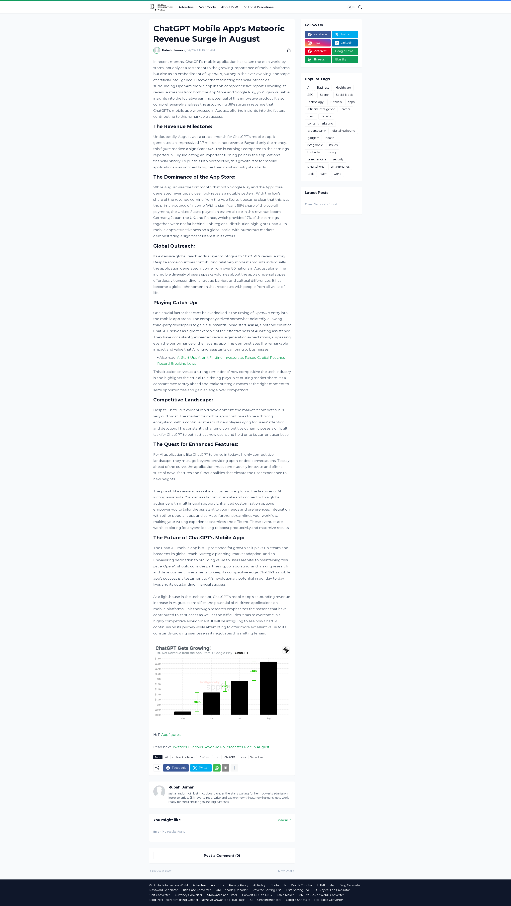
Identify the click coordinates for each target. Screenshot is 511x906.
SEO (310, 95)
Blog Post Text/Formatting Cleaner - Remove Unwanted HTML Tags (197, 900)
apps (351, 102)
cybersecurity (316, 130)
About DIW (229, 7)
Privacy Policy (238, 885)
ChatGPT (229, 757)
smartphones (340, 166)
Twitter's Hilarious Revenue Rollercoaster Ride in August (220, 747)
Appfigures (171, 735)
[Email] (225, 768)
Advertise (186, 7)
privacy (332, 152)
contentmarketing (320, 123)
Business (204, 757)
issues (333, 145)
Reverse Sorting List (267, 890)
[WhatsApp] (217, 768)
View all (283, 819)
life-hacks (313, 152)
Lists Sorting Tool (298, 890)
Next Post (285, 871)
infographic (315, 145)
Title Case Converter (197, 890)
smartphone (316, 166)
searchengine (316, 159)
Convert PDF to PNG (257, 895)
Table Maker (285, 895)
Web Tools (207, 7)
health (330, 138)
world (337, 174)
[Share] (287, 50)
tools (310, 174)
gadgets (313, 138)
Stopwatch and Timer (222, 895)
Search (325, 95)
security (338, 159)
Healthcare (343, 87)
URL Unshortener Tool (265, 900)
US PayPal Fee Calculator (332, 890)
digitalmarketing (343, 130)
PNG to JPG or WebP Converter (321, 895)
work (324, 174)
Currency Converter (188, 895)
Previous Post (161, 871)
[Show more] (234, 768)
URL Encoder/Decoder (232, 890)
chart (217, 757)
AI (166, 757)
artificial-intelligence (183, 757)
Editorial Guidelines (258, 7)
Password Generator (163, 890)
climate (326, 116)
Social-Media (345, 95)
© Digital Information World (168, 885)
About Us (217, 885)
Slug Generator (350, 885)
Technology (256, 757)
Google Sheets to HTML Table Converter (314, 900)
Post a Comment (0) (222, 856)
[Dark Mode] (351, 7)
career (346, 109)
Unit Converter (159, 895)
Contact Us (278, 885)
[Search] (358, 7)
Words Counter (301, 885)
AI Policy (259, 885)
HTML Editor (326, 885)
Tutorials (336, 102)
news (243, 757)
